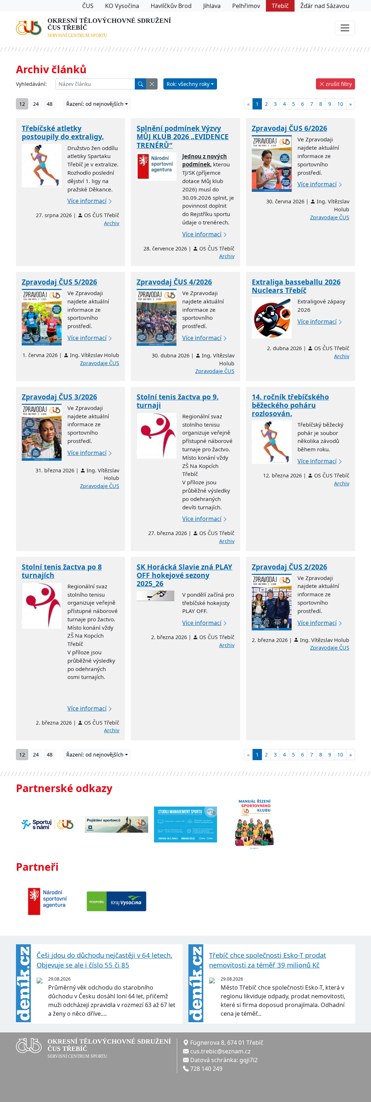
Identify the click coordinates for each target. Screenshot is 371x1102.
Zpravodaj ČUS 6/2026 (289, 128)
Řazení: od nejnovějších (95, 103)
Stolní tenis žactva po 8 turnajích (62, 571)
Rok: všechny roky (188, 83)
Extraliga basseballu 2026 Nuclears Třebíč (296, 286)
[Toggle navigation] (345, 28)
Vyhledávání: (31, 83)
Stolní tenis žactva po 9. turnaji (177, 401)
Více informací (87, 201)
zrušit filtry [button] (338, 83)
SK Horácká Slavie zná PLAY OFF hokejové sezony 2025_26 (184, 575)
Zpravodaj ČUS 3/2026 (59, 397)
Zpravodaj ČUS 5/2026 (59, 282)
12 (22, 103)
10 (340, 103)
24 (36, 103)
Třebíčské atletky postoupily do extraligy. (63, 132)
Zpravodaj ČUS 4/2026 (174, 282)
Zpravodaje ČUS (329, 217)
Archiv (111, 223)
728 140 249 (206, 1069)
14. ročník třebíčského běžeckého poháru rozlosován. (290, 405)
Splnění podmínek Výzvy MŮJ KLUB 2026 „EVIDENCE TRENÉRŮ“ (183, 136)
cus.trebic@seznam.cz (220, 1051)
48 (50, 103)
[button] (152, 84)
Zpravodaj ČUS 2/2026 (289, 567)
